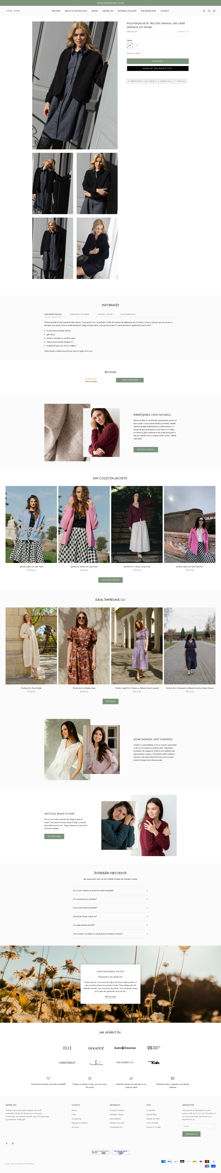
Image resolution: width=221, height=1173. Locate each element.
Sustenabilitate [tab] (128, 314)
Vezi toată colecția (110, 580)
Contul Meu (150, 1110)
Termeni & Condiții (153, 1127)
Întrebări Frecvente (117, 1123)
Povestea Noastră (117, 1110)
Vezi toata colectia (146, 449)
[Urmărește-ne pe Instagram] (13, 1143)
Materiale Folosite (116, 1114)
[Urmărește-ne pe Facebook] (7, 1143)
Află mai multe (110, 996)
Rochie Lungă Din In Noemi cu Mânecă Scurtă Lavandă (137, 688)
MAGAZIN (56, 11)
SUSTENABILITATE (148, 11)
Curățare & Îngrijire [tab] (79, 314)
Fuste (74, 1114)
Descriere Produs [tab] (53, 314)
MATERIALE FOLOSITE (127, 11)
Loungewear (76, 1118)
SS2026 (95, 11)
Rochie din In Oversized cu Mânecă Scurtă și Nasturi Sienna (189, 688)
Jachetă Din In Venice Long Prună (137, 566)
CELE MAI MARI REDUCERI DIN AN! (110, 3)
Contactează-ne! (116, 1127)
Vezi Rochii (110, 701)
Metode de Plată (152, 1118)
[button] (158, 68)
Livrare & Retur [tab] (104, 314)
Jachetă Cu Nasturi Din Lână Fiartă (84, 566)
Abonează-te (191, 1134)
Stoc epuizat (157, 61)
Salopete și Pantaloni (80, 1123)
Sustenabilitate (115, 1118)
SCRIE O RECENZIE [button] (130, 380)
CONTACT (165, 11)
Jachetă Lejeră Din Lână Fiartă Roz (189, 566)
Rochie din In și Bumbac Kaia (84, 688)
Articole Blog (151, 1114)
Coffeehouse (30, 1164)
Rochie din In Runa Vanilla (31, 688)
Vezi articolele (54, 836)
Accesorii (75, 1127)
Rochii (74, 1110)
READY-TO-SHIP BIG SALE (76, 11)
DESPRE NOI (107, 11)
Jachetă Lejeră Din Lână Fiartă (31, 566)
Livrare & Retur (152, 1123)
